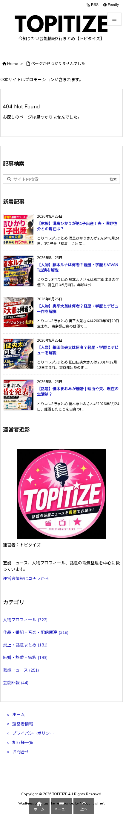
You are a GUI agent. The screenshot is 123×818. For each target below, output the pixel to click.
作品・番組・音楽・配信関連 (35, 632)
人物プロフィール (25, 620)
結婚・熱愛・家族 (25, 658)
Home (12, 63)
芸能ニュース (21, 670)
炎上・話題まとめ (25, 645)
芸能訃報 (15, 683)
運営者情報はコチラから (26, 578)
